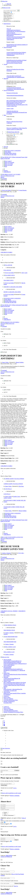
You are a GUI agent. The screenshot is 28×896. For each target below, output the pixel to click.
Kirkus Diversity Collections (10, 689)
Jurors (10, 70)
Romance (23, 31)
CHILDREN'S (7, 172)
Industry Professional (9, 815)
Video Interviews (8, 16)
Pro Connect (7, 19)
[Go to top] (4, 728)
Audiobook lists (20, 44)
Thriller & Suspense (11, 661)
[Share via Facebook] (9, 162)
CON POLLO (7, 494)
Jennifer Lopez (16, 496)
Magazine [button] (6, 78)
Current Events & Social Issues (14, 36)
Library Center (10, 108)
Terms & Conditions (8, 698)
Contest (13, 693)
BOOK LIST (8, 157)
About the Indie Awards (12, 75)
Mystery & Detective (16, 31)
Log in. (15, 788)
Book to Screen (10, 61)
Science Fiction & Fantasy (13, 53)
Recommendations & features (17, 112)
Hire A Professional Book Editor (14, 100)
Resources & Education (12, 93)
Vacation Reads (12, 46)
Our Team (9, 693)
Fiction (14, 30)
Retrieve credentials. (15, 795)
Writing (8, 95)
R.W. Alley (21, 553)
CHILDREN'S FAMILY (6, 252)
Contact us (6, 696)
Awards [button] (5, 64)
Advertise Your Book (16, 104)
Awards (18, 60)
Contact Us (6, 706)
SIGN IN (9, 3)
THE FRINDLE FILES (9, 630)
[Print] (5, 166)
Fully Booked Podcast (16, 63)
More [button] (5, 115)
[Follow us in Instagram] (4, 723)
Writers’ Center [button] (7, 681)
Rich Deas (21, 486)
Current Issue (10, 87)
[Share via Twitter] (8, 163)
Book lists (14, 44)
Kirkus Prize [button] (6, 673)
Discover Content (11, 128)
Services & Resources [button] (9, 90)
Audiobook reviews (8, 13)
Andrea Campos (7, 497)
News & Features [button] (8, 47)
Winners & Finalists (11, 69)
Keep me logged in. (5, 823)
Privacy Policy (7, 697)
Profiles (8, 60)
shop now (3, 175)
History (12, 35)
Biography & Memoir (17, 663)
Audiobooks (9, 30)
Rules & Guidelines (16, 77)
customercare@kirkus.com (6, 856)
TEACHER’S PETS (8, 280)
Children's (11, 39)
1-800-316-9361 (9, 855)
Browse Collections (11, 121)
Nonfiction (12, 34)
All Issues (12, 678)
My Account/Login (12, 690)
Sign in (2, 818)
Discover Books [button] (7, 659)
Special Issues (16, 87)
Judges (22, 77)
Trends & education (11, 111)
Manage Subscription (14, 89)
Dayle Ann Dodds (6, 190)
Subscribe (21, 89)
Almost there (4, 785)
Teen (20, 52)
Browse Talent (18, 128)
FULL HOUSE (7, 270)
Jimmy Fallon (5, 362)
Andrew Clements (6, 553)
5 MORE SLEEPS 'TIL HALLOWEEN (13, 483)
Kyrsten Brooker (23, 190)
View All (9, 28)
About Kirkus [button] (7, 692)
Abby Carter (24, 272)
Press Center (21, 693)
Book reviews (7, 12)
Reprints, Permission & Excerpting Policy (9, 702)
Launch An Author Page (16, 129)
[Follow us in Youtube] (4, 725)
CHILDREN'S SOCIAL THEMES (9, 611)
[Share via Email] (8, 165)
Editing (12, 95)
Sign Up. (16, 886)
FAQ (16, 693)
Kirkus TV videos (18, 670)
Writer (5, 814)
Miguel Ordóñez (20, 362)
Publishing (16, 95)
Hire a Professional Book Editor (11, 682)
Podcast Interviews (8, 18)
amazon (2, 177)
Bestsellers (9, 44)
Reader (5, 812)
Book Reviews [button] (7, 23)
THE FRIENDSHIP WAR (10, 641)
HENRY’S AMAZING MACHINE (12, 292)
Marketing (21, 95)
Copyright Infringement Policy (11, 700)
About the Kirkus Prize (18, 674)
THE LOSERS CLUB (9, 652)
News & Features (8, 15)
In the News (17, 61)
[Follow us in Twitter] (4, 722)
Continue (17, 770)
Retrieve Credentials (19, 883)
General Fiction (10, 52)
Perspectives (13, 60)
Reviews (6, 170)
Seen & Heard (23, 60)
